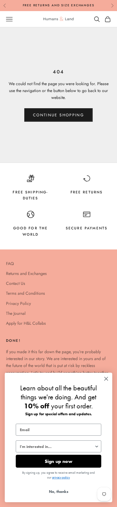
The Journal (16, 313)
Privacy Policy (18, 303)
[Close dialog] (106, 378)
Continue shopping (58, 115)
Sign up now (58, 461)
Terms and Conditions (25, 293)
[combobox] (57, 446)
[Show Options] (96, 446)
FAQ (10, 264)
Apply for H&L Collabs (26, 323)
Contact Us (15, 283)
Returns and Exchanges (26, 273)
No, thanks (58, 491)
